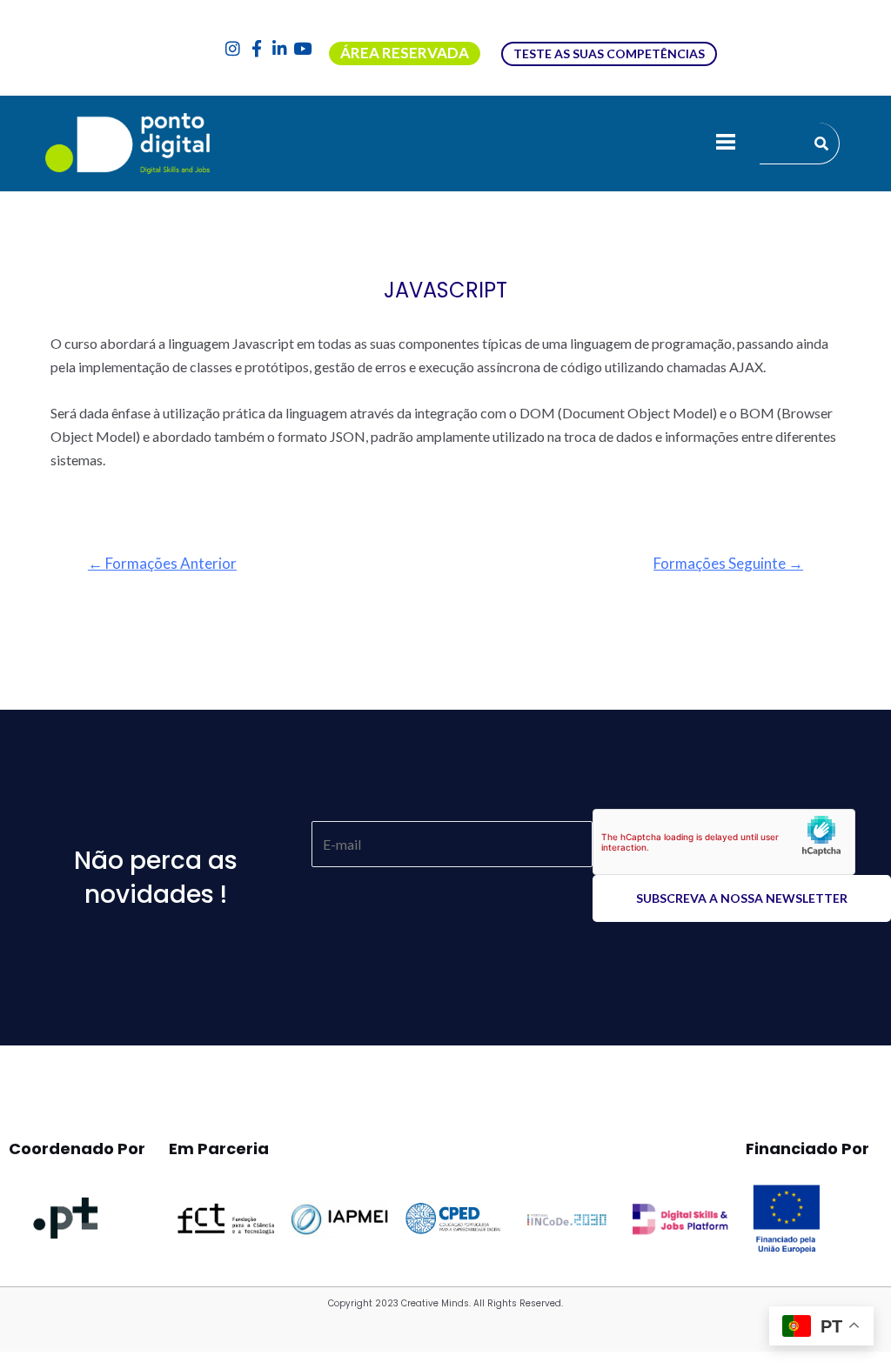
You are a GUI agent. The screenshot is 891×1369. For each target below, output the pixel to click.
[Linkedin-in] (279, 48)
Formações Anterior (162, 563)
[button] (725, 143)
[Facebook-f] (256, 48)
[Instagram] (233, 48)
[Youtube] (302, 48)
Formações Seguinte (728, 563)
